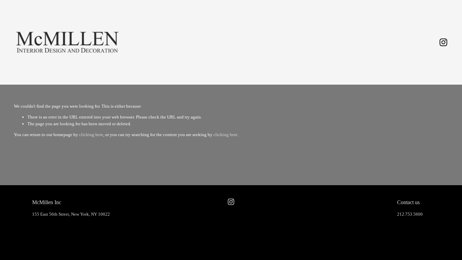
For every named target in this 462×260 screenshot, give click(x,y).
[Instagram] (443, 42)
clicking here (91, 134)
